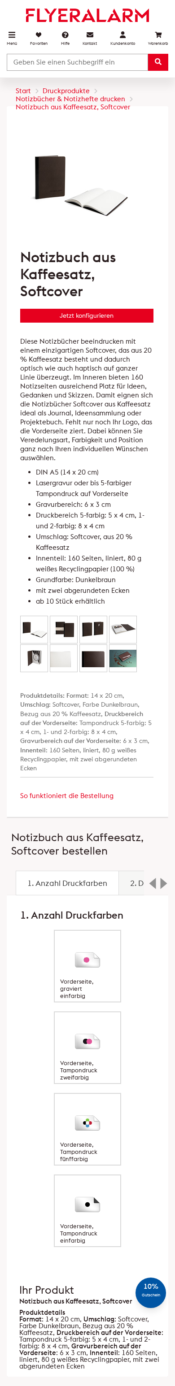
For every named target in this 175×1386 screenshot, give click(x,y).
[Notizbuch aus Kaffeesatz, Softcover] (34, 629)
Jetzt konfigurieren (87, 315)
